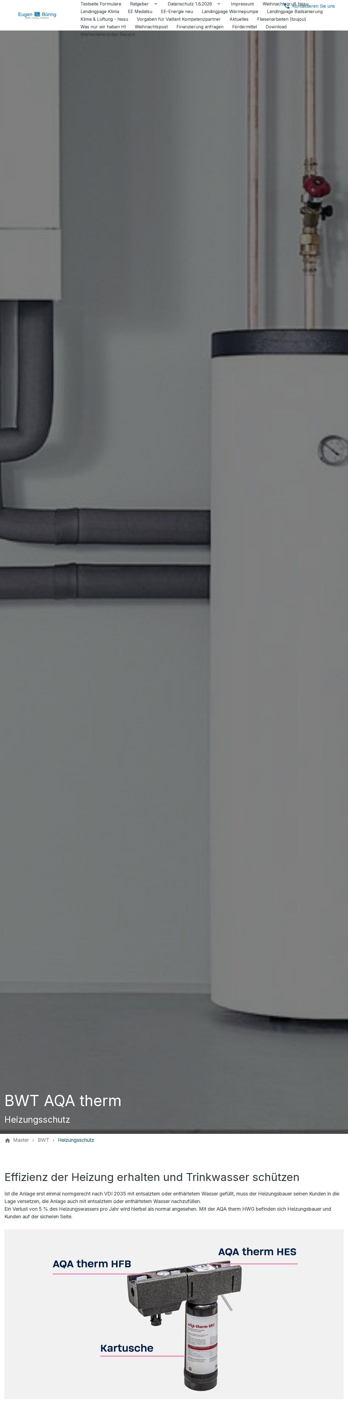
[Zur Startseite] (41, 15)
